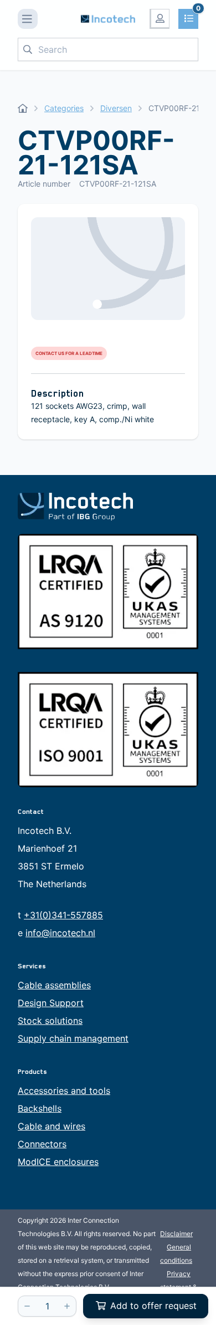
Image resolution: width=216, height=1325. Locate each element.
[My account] (159, 19)
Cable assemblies (54, 985)
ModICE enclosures (58, 1161)
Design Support (51, 1002)
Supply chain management (73, 1038)
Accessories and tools (64, 1090)
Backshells (39, 1108)
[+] (67, 1306)
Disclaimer (176, 1233)
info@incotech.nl (60, 932)
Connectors (42, 1143)
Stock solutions (50, 1020)
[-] (27, 1306)
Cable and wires (51, 1126)
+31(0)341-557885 (63, 915)
